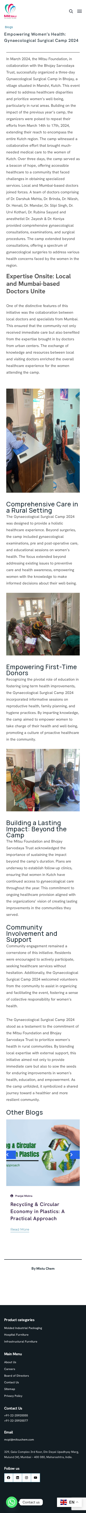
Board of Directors (16, 1375)
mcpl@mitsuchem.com (19, 1439)
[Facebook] (8, 1477)
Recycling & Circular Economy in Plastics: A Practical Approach (37, 1211)
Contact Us (11, 1382)
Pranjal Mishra (23, 1196)
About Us (10, 1362)
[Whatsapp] (11, 1502)
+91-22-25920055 (16, 1415)
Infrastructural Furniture (20, 1341)
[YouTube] (35, 1477)
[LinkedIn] (17, 1477)
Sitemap (9, 1389)
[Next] (75, 1155)
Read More (19, 1229)
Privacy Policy (13, 1396)
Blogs (9, 27)
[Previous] (11, 1155)
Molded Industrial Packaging (23, 1328)
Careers (9, 1369)
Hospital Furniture (16, 1334)
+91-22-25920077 (16, 1420)
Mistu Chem (45, 1268)
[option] (43, 1179)
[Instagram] (26, 1477)
